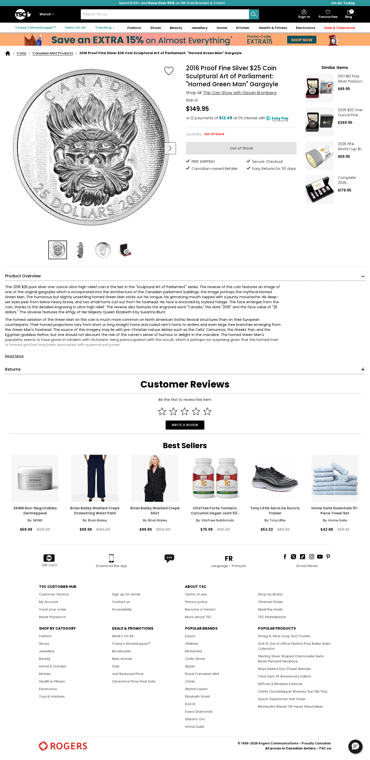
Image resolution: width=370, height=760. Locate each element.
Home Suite (194, 726)
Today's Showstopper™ (35, 27)
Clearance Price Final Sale (133, 681)
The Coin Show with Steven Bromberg (239, 93)
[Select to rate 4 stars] (196, 411)
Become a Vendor (200, 609)
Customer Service (54, 594)
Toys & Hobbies (52, 696)
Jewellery (47, 651)
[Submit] (254, 14)
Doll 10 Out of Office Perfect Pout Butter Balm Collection (294, 646)
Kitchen (45, 673)
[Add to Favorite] (169, 71)
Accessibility (122, 609)
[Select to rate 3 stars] (184, 411)
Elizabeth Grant (197, 696)
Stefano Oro (195, 719)
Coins (21, 53)
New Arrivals (122, 658)
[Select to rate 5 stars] (207, 411)
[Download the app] (111, 558)
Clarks (190, 681)
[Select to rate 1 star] (162, 411)
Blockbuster (121, 651)
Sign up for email (126, 594)
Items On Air (75, 27)
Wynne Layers (196, 689)
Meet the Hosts (270, 609)
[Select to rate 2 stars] (173, 411)
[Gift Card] (49, 558)
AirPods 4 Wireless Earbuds (280, 683)
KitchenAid (193, 651)
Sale (115, 666)
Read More (14, 356)
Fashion (45, 636)
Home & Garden (52, 666)
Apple (190, 666)
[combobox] (170, 14)
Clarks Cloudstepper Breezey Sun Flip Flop (292, 691)
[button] (48, 14)
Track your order (52, 609)
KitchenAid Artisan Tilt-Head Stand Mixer (290, 706)
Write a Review (185, 425)
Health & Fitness (52, 681)
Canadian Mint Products (52, 53)
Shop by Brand (270, 594)
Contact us (121, 601)
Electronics (48, 689)
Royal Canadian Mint (202, 673)
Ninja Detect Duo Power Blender (284, 668)
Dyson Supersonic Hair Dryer (282, 699)
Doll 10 (190, 704)
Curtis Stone (195, 658)
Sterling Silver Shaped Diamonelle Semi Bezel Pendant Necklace (291, 659)
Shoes (44, 643)
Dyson (190, 636)
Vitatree (191, 643)
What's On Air (123, 636)
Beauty (44, 658)
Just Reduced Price (127, 673)
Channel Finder (270, 601)
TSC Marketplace (272, 617)
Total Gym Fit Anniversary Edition (284, 676)
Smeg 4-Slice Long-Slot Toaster (284, 636)
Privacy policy (196, 601)
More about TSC (198, 617)
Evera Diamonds (198, 711)
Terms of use (196, 594)
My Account (48, 601)
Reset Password (52, 617)
